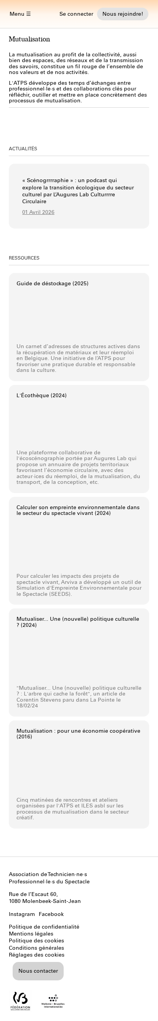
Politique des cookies (36, 940)
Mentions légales (31, 934)
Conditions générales (36, 948)
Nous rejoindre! (122, 14)
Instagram (22, 914)
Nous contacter (38, 971)
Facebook (51, 914)
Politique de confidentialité (44, 927)
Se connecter (76, 14)
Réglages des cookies (36, 955)
